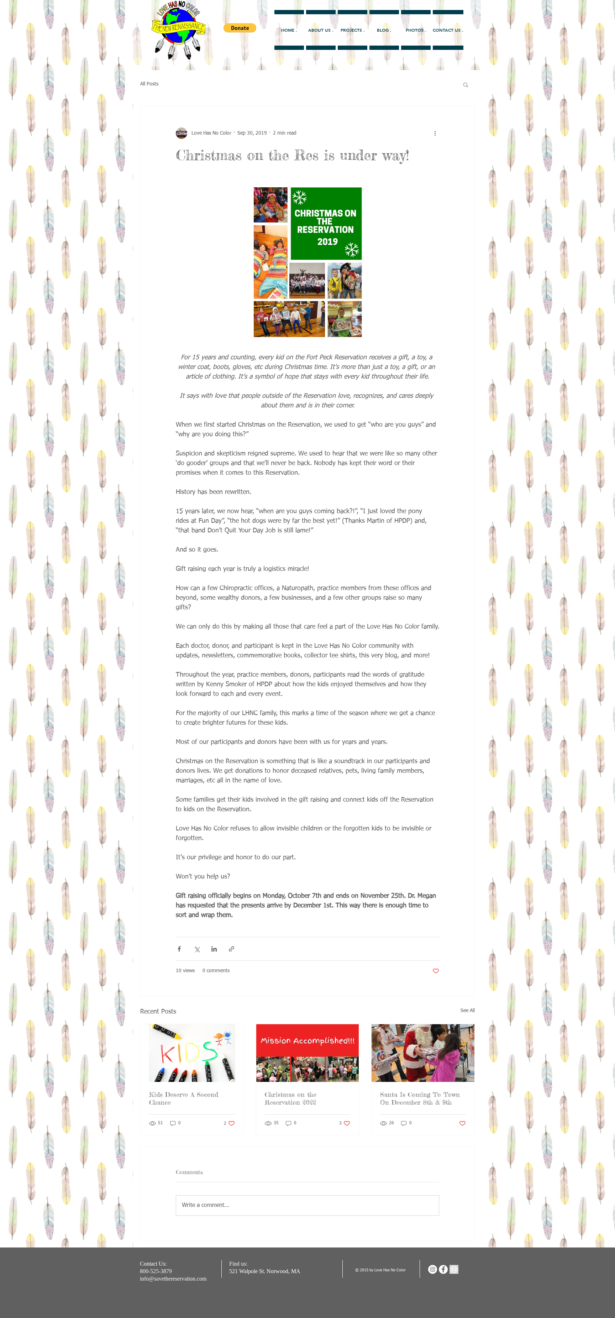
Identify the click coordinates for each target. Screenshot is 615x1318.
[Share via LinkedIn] (214, 948)
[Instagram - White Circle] (432, 1269)
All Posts (149, 84)
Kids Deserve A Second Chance (183, 1098)
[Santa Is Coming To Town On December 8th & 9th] (423, 1053)
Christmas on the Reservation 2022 (290, 1098)
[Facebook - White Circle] (443, 1269)
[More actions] (435, 133)
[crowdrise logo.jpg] (454, 1269)
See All (468, 1010)
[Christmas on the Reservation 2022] (307, 1053)
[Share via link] (231, 948)
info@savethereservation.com (173, 1279)
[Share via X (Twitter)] (196, 948)
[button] (465, 84)
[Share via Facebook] (179, 948)
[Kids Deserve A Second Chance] (192, 1053)
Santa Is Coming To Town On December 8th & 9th (420, 1098)
